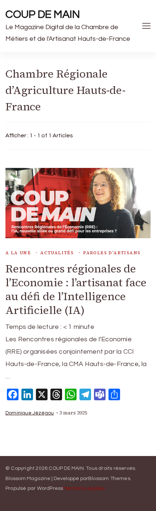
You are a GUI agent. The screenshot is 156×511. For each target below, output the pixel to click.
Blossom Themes (109, 478)
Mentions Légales (84, 488)
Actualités (57, 253)
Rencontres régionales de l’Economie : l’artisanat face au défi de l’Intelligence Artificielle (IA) (76, 289)
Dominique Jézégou (29, 413)
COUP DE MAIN (42, 14)
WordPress (50, 488)
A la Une (18, 253)
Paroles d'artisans (111, 253)
